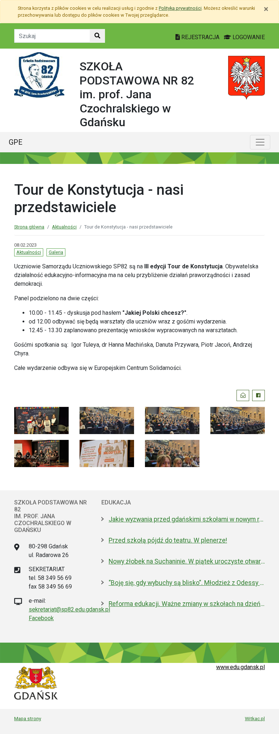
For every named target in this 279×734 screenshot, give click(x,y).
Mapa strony (27, 718)
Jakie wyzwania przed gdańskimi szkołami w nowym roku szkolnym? (187, 519)
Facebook (41, 618)
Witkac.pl (255, 718)
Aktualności (64, 227)
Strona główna (29, 227)
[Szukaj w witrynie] (97, 36)
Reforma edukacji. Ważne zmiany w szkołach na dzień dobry (187, 603)
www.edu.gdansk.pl (240, 667)
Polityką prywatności (180, 8)
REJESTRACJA (200, 37)
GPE (16, 142)
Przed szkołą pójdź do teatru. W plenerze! (168, 540)
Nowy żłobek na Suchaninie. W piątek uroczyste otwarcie (187, 561)
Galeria (56, 252)
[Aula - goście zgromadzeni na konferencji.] (107, 419)
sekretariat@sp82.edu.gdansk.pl (69, 609)
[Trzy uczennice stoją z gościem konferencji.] (41, 419)
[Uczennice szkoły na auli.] (172, 452)
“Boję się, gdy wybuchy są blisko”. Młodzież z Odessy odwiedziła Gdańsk (187, 582)
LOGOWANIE (248, 37)
